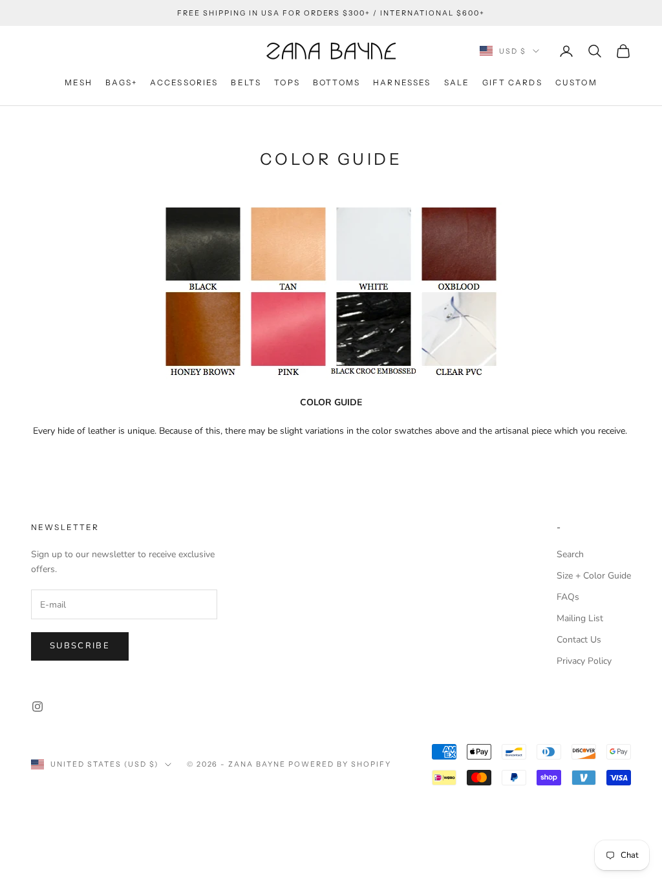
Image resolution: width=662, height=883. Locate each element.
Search (570, 554)
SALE (457, 82)
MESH (78, 82)
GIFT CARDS (512, 82)
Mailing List (580, 618)
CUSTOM (576, 82)
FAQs (568, 597)
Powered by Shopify (339, 764)
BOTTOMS (336, 82)
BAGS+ (121, 82)
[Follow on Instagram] (37, 706)
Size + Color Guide (594, 575)
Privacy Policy (584, 661)
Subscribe (80, 646)
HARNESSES (402, 82)
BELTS (246, 82)
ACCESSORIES (184, 82)
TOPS (287, 82)
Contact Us (579, 639)
